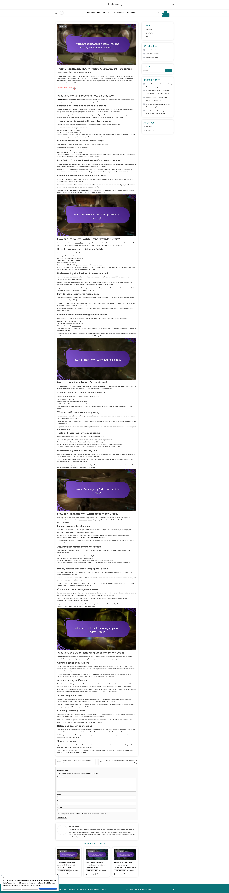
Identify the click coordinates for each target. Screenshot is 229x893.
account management (85, 520)
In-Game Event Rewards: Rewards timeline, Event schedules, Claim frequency (158, 105)
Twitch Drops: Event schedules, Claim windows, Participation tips (156, 99)
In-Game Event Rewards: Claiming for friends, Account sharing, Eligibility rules (159, 85)
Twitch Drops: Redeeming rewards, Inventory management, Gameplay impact (125, 865)
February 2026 (150, 130)
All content (101, 12)
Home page (91, 12)
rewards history (79, 243)
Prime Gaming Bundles (152, 53)
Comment (60, 777)
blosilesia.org (114, 4)
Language (131, 12)
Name (59, 794)
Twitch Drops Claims (63, 72)
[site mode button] (61, 12)
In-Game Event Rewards (153, 50)
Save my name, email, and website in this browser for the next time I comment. (83, 814)
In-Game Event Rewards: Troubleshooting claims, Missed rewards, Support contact (158, 92)
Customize (11, 888)
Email (59, 801)
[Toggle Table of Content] (74, 89)
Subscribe (165, 15)
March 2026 (149, 126)
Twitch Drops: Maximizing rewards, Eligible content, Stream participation (66, 865)
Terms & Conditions (93, 889)
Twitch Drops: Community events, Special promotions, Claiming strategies (95, 865)
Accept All (48, 888)
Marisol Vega (83, 72)
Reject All (30, 888)
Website (59, 807)
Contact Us (111, 12)
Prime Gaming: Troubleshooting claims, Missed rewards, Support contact (157, 112)
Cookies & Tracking (60, 889)
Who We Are (121, 12)
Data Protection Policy (73, 889)
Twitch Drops (61, 99)
